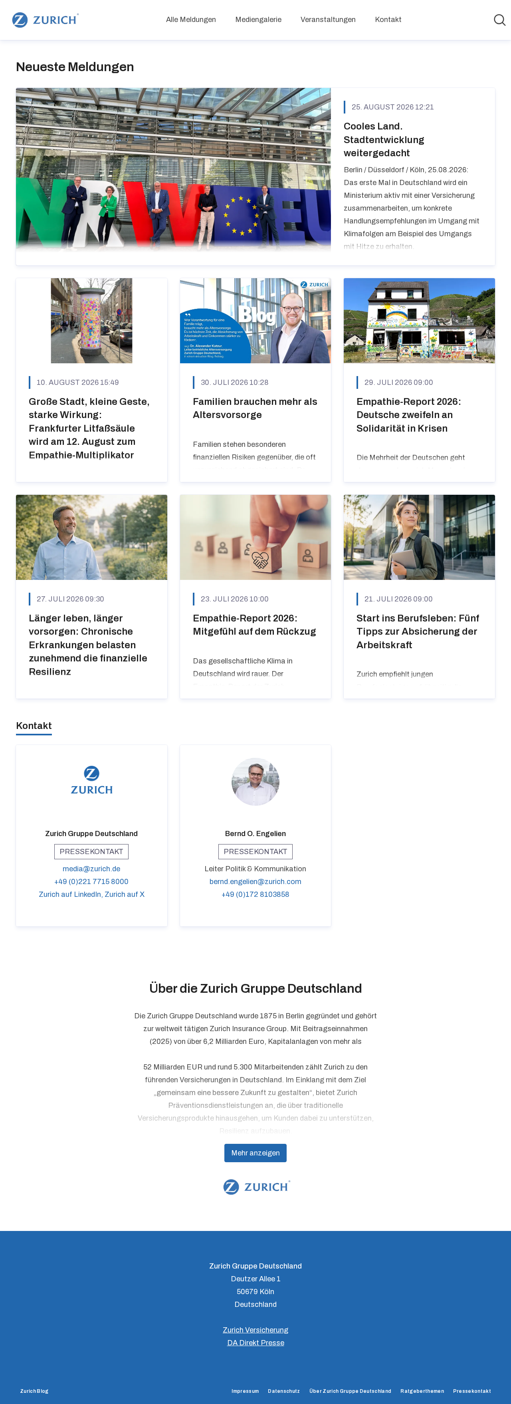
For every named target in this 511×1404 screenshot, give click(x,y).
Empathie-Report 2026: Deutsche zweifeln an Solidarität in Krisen (409, 415)
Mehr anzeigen (255, 1153)
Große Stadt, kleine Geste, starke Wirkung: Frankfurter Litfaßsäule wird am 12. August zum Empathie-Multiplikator (89, 428)
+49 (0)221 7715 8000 (91, 882)
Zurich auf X (125, 894)
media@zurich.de (91, 869)
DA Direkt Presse (255, 1343)
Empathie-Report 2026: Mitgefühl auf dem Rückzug (254, 625)
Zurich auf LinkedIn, (72, 894)
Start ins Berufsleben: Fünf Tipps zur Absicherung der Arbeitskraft (418, 631)
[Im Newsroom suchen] (499, 20)
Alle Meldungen (191, 20)
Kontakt (388, 20)
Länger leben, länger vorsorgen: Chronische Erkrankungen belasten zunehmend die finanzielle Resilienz (88, 645)
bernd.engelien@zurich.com (255, 882)
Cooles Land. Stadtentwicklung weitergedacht (384, 139)
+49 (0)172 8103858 (255, 894)
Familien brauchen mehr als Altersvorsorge (255, 408)
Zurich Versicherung (255, 1330)
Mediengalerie (258, 20)
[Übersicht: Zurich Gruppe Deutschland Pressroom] (44, 20)
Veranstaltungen (328, 20)
